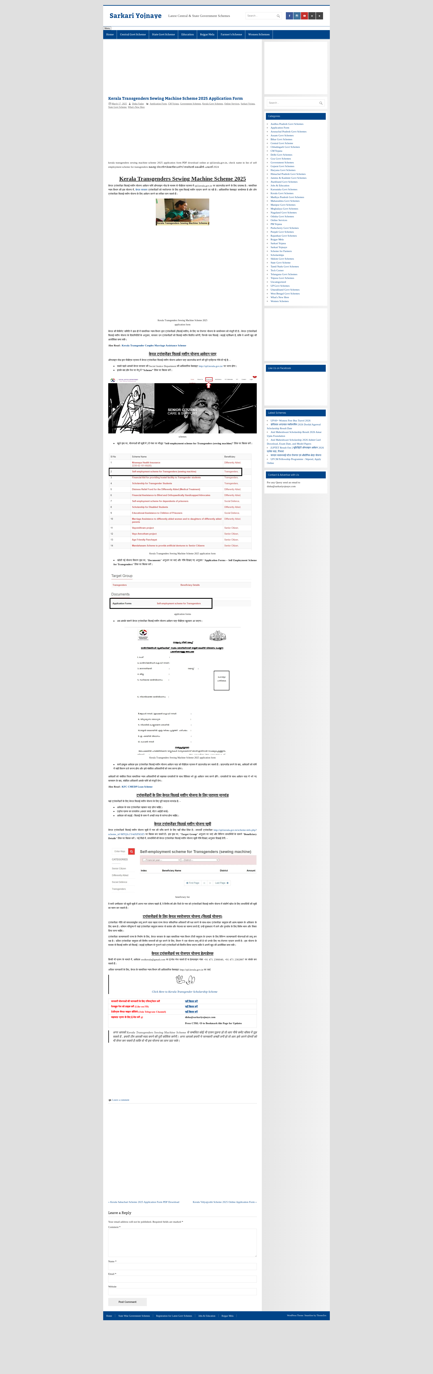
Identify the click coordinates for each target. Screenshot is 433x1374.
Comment (114, 1227)
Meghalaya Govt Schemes (284, 208)
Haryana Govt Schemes (283, 170)
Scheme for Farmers (281, 251)
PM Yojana (276, 224)
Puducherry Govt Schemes (285, 227)
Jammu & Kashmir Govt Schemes (288, 177)
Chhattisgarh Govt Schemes (285, 146)
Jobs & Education (280, 185)
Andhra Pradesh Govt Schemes (287, 123)
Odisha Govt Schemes (282, 216)
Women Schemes (259, 34)
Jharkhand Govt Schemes (284, 181)
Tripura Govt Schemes (282, 277)
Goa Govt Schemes (281, 158)
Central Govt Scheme (133, 34)
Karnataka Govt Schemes (284, 189)
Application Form (158, 103)
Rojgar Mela (207, 34)
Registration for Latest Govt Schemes (174, 1316)
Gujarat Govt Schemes (282, 166)
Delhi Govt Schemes (281, 154)
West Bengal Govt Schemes (285, 293)
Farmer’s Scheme (231, 34)
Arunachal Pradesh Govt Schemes (288, 131)
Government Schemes (190, 103)
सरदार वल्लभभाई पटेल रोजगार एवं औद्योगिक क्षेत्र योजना (296, 455)
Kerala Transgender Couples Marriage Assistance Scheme (154, 345)
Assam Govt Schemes (282, 135)
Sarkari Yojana (248, 103)
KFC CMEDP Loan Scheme (137, 786)
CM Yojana (173, 103)
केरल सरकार (141, 189)
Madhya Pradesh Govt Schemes (287, 197)
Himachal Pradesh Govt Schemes (288, 173)
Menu (107, 28)
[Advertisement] (182, 69)
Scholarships (277, 254)
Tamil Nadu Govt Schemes (285, 266)
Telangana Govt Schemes (284, 274)
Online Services (231, 103)
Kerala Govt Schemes (212, 103)
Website (112, 1286)
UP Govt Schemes (280, 285)
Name (112, 1261)
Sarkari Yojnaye (136, 15)
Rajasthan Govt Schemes (284, 235)
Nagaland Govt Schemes (284, 212)
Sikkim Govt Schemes (282, 258)
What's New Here (136, 107)
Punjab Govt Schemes (282, 231)
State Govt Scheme (163, 34)
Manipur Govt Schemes (283, 204)
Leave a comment (120, 1100)
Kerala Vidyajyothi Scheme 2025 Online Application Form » (225, 1201)
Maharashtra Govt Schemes (285, 200)
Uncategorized (278, 281)
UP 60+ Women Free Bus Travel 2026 (291, 420)
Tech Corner (277, 270)
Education (187, 34)
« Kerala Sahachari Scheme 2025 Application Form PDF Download (143, 1201)
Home (110, 34)
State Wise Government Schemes (134, 1316)
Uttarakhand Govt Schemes (285, 289)
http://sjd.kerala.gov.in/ (211, 366)
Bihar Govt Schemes (281, 139)
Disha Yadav (138, 103)
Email (112, 1274)
